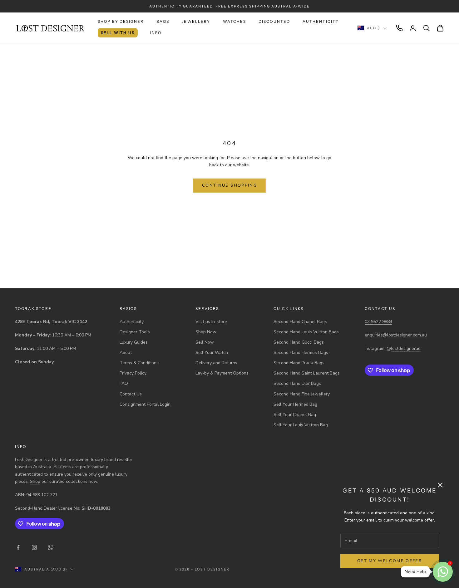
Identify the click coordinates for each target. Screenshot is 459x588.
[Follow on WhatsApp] (50, 547)
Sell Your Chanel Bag (295, 415)
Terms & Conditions (139, 363)
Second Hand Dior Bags (297, 383)
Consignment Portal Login (145, 404)
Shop (35, 481)
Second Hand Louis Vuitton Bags (306, 332)
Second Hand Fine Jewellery (302, 394)
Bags (163, 21)
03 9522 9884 (378, 322)
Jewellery (196, 21)
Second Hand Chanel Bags (300, 322)
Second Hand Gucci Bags (299, 342)
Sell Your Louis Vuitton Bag (301, 425)
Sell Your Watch (211, 352)
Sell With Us (118, 32)
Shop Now (205, 332)
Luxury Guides (134, 342)
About (126, 352)
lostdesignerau (406, 348)
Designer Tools (135, 332)
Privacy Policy (133, 373)
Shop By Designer (121, 21)
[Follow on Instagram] (34, 547)
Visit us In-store (211, 322)
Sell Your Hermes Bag (295, 404)
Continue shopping (229, 185)
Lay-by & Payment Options (222, 373)
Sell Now (204, 342)
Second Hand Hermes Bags (301, 352)
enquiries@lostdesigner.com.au (396, 335)
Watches (234, 21)
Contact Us (131, 394)
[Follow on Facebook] (18, 547)
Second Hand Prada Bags (299, 363)
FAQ (124, 383)
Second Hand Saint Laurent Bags (307, 373)
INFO (156, 32)
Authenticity (321, 21)
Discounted (274, 21)
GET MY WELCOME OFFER (389, 561)
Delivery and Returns (216, 363)
